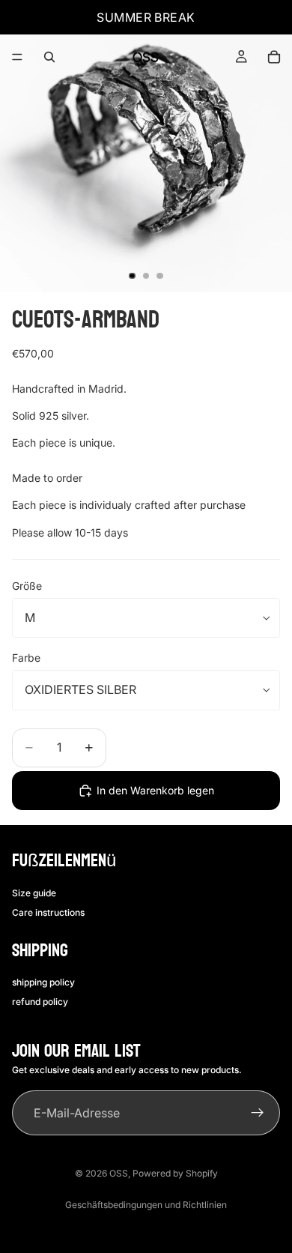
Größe (27, 585)
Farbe (26, 657)
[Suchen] (49, 56)
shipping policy (43, 982)
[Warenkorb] (274, 56)
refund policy (40, 1001)
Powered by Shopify (175, 1173)
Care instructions (48, 912)
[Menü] (17, 57)
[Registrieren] (257, 1113)
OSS (118, 1173)
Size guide (34, 893)
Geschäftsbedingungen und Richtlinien (146, 1204)
